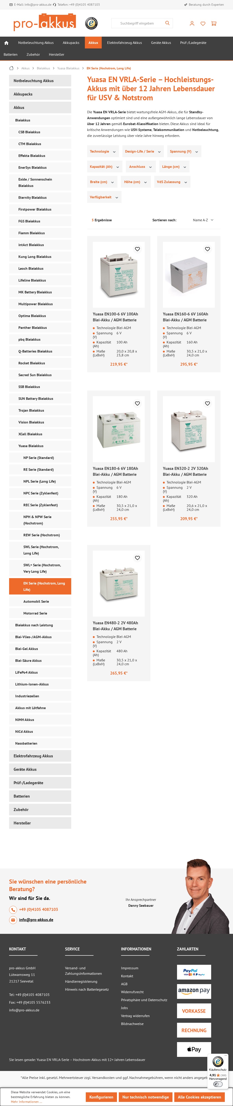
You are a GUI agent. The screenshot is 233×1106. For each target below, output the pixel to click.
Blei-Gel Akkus (26, 648)
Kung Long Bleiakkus (34, 256)
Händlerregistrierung (81, 981)
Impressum (129, 968)
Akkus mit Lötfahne (30, 707)
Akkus (19, 107)
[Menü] (225, 1056)
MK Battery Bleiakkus (35, 292)
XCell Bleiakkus (30, 434)
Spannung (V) (181, 151)
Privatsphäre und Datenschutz (144, 1000)
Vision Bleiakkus (31, 422)
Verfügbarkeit (101, 197)
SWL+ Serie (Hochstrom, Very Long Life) (42, 568)
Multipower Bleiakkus (35, 304)
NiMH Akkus (24, 719)
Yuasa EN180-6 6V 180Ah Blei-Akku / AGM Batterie (115, 471)
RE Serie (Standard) (38, 469)
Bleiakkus (22, 120)
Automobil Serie (36, 601)
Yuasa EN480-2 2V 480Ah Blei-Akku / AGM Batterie (115, 625)
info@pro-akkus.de (38, 5)
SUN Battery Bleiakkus (35, 398)
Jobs (124, 1007)
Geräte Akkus (25, 769)
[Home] (6, 42)
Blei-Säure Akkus (28, 660)
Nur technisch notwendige (145, 1097)
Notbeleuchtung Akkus (34, 80)
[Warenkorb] (213, 23)
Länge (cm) (171, 166)
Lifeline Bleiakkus (32, 280)
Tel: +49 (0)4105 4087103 (29, 994)
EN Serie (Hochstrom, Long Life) (44, 586)
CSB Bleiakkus (29, 132)
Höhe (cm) (132, 181)
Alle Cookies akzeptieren (199, 1097)
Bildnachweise (132, 1023)
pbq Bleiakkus (29, 339)
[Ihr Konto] (192, 23)
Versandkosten (103, 1077)
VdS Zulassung (169, 181)
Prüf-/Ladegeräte (28, 782)
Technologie (100, 151)
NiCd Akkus (24, 731)
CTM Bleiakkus (29, 143)
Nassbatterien (26, 743)
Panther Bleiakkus (32, 327)
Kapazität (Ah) (101, 166)
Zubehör (21, 809)
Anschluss (137, 166)
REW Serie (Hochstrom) (41, 535)
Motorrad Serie (35, 613)
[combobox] (136, 23)
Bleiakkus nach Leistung (34, 625)
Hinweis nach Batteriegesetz (87, 989)
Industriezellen (27, 696)
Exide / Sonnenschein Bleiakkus (35, 182)
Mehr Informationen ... (26, 1102)
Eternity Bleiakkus (32, 197)
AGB (124, 984)
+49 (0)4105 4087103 (84, 5)
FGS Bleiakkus (29, 221)
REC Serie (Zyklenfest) (40, 505)
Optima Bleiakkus (32, 315)
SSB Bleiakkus (29, 386)
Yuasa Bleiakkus (30, 445)
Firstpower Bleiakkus (34, 209)
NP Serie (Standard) (38, 457)
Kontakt (127, 976)
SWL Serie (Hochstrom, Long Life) (41, 549)
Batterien (22, 796)
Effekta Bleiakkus (31, 155)
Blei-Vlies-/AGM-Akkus (33, 637)
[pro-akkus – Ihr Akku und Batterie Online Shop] (45, 22)
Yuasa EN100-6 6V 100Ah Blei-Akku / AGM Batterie (115, 316)
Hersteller (22, 823)
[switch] (218, 1084)
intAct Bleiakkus (31, 244)
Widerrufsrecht (132, 992)
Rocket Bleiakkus (31, 363)
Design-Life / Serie (140, 151)
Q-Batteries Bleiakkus (35, 351)
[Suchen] (167, 23)
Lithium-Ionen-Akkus (32, 684)
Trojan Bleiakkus (31, 410)
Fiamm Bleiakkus (31, 233)
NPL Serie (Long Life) (39, 481)
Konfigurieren (101, 1097)
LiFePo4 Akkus (26, 672)
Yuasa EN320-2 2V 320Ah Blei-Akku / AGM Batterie (185, 471)
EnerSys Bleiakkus (32, 167)
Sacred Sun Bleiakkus (35, 375)
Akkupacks (23, 94)
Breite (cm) (99, 181)
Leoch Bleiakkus (30, 268)
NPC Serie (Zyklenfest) (40, 493)
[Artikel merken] (137, 249)
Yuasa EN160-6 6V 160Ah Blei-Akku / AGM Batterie (185, 316)
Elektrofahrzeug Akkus (33, 755)
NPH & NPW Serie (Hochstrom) (37, 519)
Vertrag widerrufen (135, 1015)
